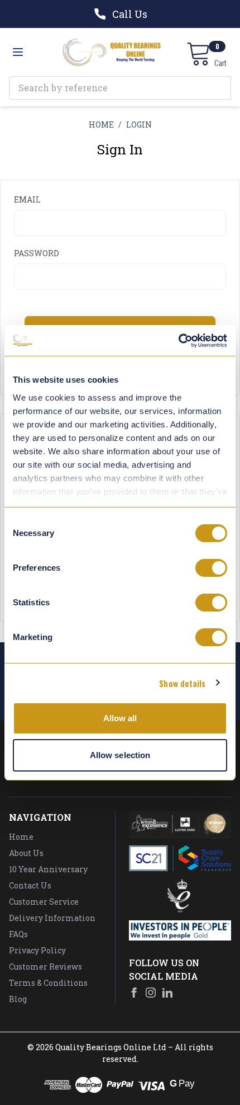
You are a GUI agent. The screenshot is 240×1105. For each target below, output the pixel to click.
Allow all (120, 718)
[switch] (211, 568)
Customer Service (44, 901)
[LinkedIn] (167, 993)
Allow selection (120, 755)
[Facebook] (134, 993)
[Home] (111, 52)
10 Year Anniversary (48, 869)
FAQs (18, 934)
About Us (26, 853)
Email (27, 199)
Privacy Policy (37, 950)
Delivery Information (52, 918)
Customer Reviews (45, 966)
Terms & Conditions (48, 982)
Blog (18, 999)
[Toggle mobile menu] (18, 52)
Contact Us (30, 885)
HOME (101, 124)
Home (21, 836)
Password (36, 253)
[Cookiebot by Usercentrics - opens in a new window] (178, 340)
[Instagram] (151, 993)
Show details (182, 683)
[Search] (219, 88)
